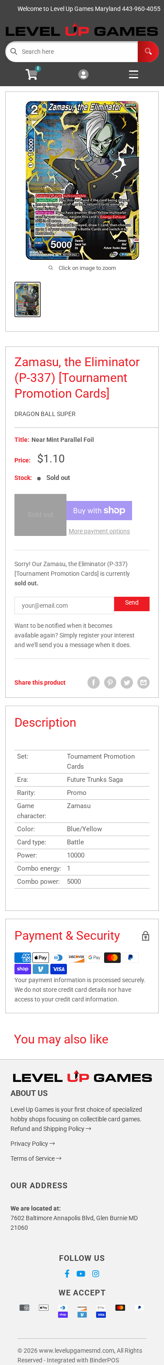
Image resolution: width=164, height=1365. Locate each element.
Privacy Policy (29, 1143)
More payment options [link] (99, 531)
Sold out (40, 515)
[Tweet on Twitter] (127, 682)
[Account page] (83, 75)
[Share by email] (143, 682)
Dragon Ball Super (45, 413)
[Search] (148, 51)
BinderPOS (104, 1360)
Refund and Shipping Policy (48, 1128)
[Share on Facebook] (93, 682)
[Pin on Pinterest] (110, 682)
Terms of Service (33, 1158)
